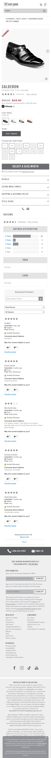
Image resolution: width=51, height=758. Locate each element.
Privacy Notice (41, 743)
